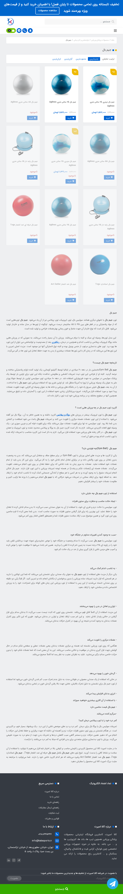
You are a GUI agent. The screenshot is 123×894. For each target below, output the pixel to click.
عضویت (14, 878)
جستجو (60, 889)
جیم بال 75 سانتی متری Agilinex (62, 224)
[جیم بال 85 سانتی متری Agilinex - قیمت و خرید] (23, 83)
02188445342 (45, 834)
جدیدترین (94, 59)
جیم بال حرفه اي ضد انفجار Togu (23, 224)
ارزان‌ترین (57, 59)
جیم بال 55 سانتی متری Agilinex (100, 161)
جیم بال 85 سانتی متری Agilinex (24, 101)
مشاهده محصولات (47, 10)
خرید (108, 118)
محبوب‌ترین (81, 59)
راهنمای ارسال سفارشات (48, 807)
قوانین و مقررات (52, 818)
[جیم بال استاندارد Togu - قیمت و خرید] (100, 265)
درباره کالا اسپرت (52, 791)
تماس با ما (54, 797)
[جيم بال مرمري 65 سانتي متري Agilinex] (100, 83)
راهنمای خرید (53, 802)
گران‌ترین (68, 59)
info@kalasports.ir (42, 841)
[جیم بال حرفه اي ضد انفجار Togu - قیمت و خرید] (23, 206)
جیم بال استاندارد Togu (104, 284)
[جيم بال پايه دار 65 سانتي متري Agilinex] (23, 142)
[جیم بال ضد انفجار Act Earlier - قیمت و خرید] (61, 265)
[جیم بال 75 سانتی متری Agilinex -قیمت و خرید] (61, 206)
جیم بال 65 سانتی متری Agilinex (62, 101)
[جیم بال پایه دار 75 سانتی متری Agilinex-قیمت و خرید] (100, 206)
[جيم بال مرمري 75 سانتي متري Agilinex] (61, 142)
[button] (30, 30)
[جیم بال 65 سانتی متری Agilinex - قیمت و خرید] (61, 83)
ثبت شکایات (53, 813)
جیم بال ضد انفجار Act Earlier (63, 284)
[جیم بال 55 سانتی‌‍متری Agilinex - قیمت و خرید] (100, 142)
